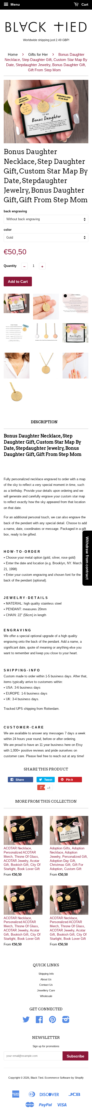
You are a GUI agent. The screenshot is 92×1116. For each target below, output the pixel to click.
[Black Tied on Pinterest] (52, 1021)
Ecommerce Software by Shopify (64, 1077)
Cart (84, 4)
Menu (15, 4)
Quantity (10, 266)
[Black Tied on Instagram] (66, 1021)
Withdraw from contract (87, 558)
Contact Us (46, 984)
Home (13, 54)
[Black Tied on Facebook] (39, 1021)
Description (44, 422)
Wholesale (46, 996)
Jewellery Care (46, 990)
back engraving (15, 211)
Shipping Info (46, 973)
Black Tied (37, 1077)
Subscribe (75, 1056)
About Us (46, 979)
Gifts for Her (38, 54)
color (8, 230)
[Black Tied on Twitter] (26, 1021)
